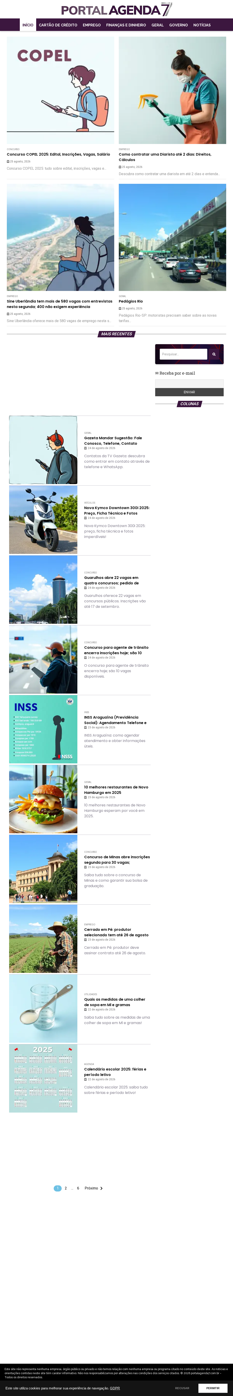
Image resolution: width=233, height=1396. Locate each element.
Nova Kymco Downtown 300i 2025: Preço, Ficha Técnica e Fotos (116, 510)
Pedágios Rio (131, 301)
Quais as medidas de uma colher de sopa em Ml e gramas (114, 1002)
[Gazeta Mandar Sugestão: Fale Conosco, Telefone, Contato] (43, 450)
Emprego (92, 25)
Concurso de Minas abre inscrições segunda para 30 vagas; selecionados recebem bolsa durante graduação (117, 859)
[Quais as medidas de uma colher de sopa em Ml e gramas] (43, 1008)
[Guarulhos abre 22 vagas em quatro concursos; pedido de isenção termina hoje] (43, 589)
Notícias (202, 25)
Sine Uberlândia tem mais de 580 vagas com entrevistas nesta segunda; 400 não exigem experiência (59, 304)
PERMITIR (213, 1388)
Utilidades (90, 994)
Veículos (89, 503)
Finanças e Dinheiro (126, 25)
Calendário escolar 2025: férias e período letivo (115, 1072)
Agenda (89, 1064)
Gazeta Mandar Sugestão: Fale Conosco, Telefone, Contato (113, 440)
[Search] (214, 354)
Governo (178, 25)
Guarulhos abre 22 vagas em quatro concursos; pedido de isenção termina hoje (111, 580)
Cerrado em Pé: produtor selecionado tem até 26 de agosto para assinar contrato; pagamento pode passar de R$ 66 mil (117, 932)
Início (28, 25)
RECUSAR (182, 1388)
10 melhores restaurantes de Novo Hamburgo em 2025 (116, 790)
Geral (158, 25)
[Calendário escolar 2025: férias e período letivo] (43, 1078)
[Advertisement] (80, 376)
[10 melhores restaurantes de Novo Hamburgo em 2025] (43, 799)
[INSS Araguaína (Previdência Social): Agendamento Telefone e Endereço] (43, 729)
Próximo (91, 1188)
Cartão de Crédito (58, 25)
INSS (86, 712)
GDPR (115, 1388)
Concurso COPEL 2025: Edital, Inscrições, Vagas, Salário (58, 154)
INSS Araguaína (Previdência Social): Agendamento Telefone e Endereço (115, 720)
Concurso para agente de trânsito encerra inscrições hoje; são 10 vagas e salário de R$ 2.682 (116, 650)
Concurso (13, 149)
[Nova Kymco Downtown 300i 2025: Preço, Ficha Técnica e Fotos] (43, 520)
